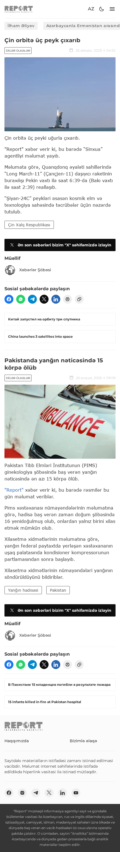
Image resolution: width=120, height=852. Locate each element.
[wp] (20, 299)
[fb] (8, 299)
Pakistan (58, 590)
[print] (67, 299)
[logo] (18, 9)
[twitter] (44, 299)
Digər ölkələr (18, 51)
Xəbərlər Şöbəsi (35, 269)
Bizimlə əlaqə (83, 740)
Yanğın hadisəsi (23, 590)
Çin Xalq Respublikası (29, 224)
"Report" (13, 489)
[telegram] (32, 299)
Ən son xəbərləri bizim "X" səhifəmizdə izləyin (64, 244)
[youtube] (75, 792)
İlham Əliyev (21, 25)
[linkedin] (55, 299)
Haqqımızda (16, 740)
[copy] (79, 299)
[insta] (22, 792)
